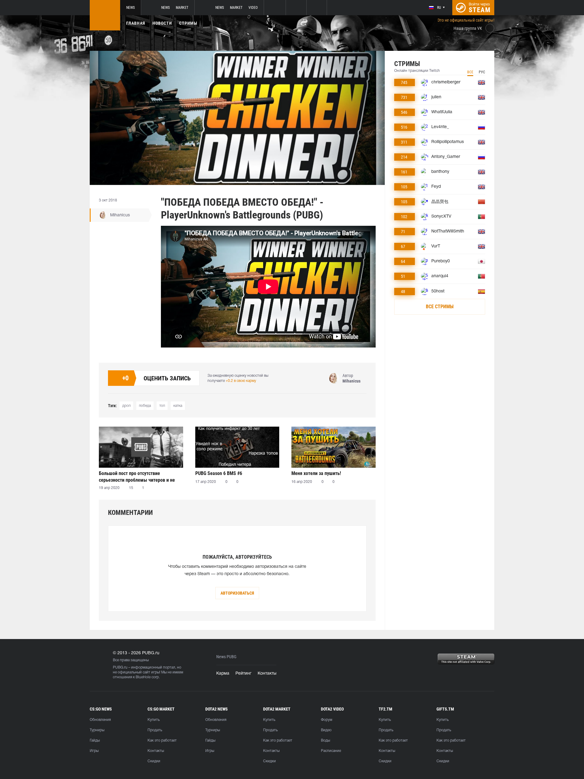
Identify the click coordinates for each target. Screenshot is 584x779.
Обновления (100, 719)
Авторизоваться (237, 593)
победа (145, 405)
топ (162, 405)
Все (470, 72)
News (130, 7)
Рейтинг (243, 674)
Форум (326, 719)
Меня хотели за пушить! (316, 473)
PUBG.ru (120, 667)
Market (182, 7)
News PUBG (226, 657)
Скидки (154, 761)
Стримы (188, 23)
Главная (135, 23)
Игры (94, 751)
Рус (482, 72)
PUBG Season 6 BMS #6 (218, 473)
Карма (222, 674)
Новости (162, 23)
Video (253, 7)
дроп (126, 405)
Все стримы (440, 306)
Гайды (95, 740)
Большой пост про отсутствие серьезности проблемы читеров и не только (137, 476)
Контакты (267, 674)
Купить (154, 719)
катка (177, 405)
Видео (326, 730)
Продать (155, 730)
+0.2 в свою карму (241, 381)
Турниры (97, 730)
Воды (325, 740)
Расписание (331, 751)
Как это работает (162, 740)
